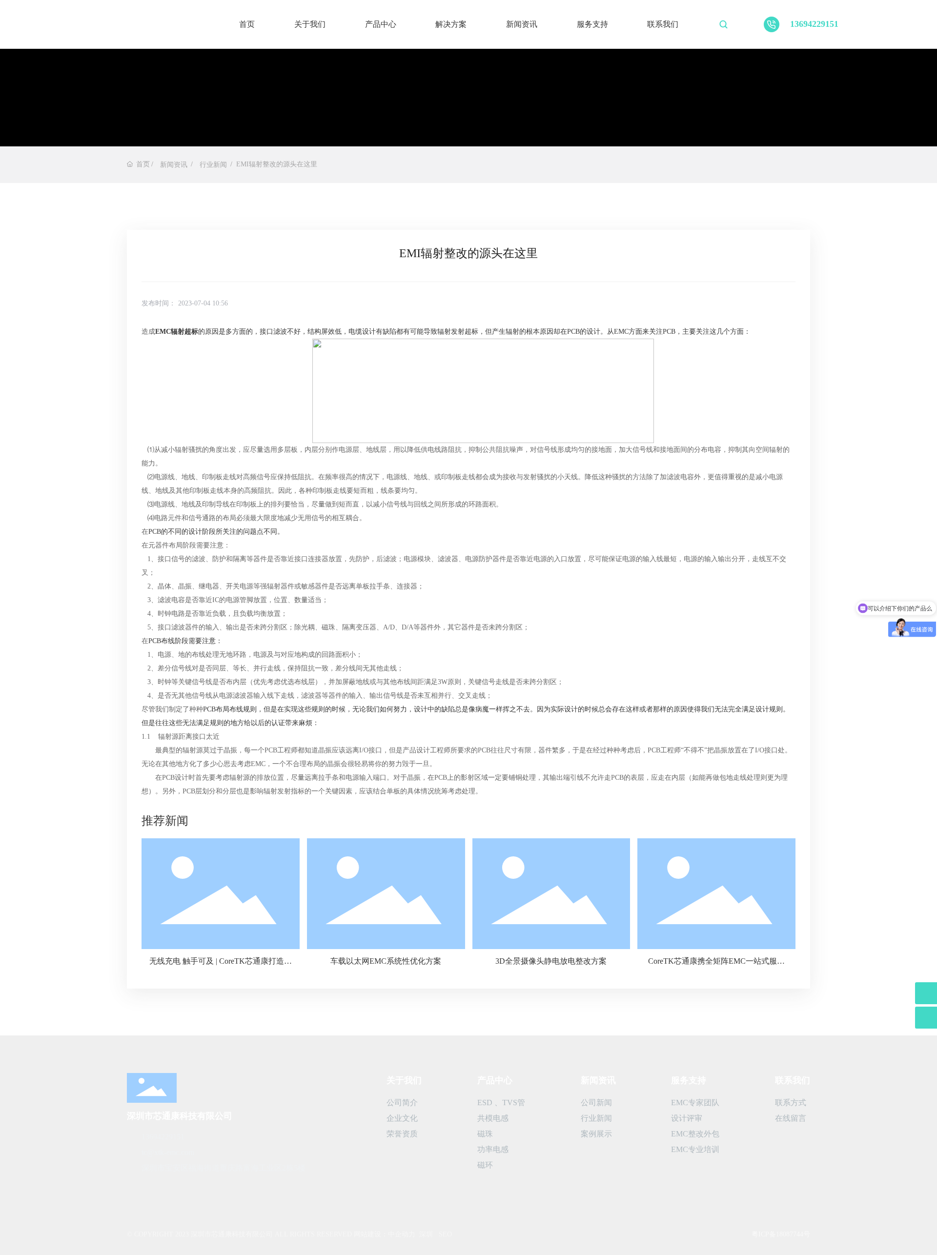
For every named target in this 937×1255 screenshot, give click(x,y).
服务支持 (592, 24)
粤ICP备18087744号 (781, 1234)
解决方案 (451, 24)
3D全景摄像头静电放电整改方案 (551, 961)
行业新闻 (213, 164)
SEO (445, 1234)
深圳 (426, 1234)
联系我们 (662, 24)
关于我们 (310, 24)
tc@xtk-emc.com (168, 1152)
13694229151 (814, 24)
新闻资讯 (521, 24)
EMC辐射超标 (176, 331)
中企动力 (401, 1234)
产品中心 (380, 24)
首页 (247, 24)
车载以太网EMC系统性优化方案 (385, 961)
